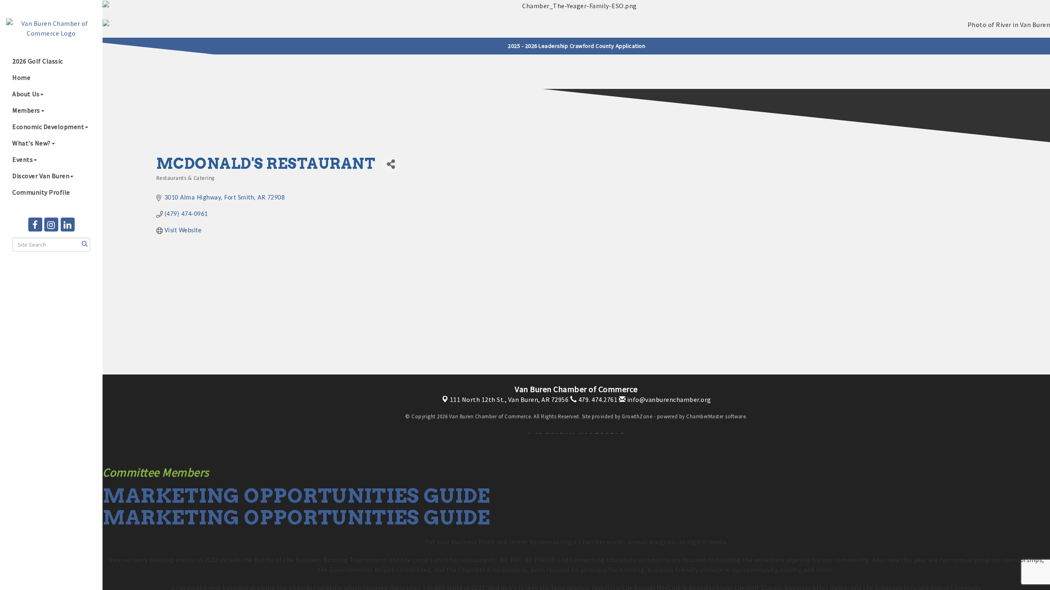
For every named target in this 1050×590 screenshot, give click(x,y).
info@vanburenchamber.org (668, 399)
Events (22, 159)
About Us (25, 94)
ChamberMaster (705, 416)
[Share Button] (390, 164)
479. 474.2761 (597, 399)
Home (21, 77)
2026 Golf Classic (37, 61)
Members (26, 110)
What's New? (31, 143)
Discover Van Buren (40, 176)
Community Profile (41, 192)
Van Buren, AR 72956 (509, 399)
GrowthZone (637, 416)
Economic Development (48, 127)
